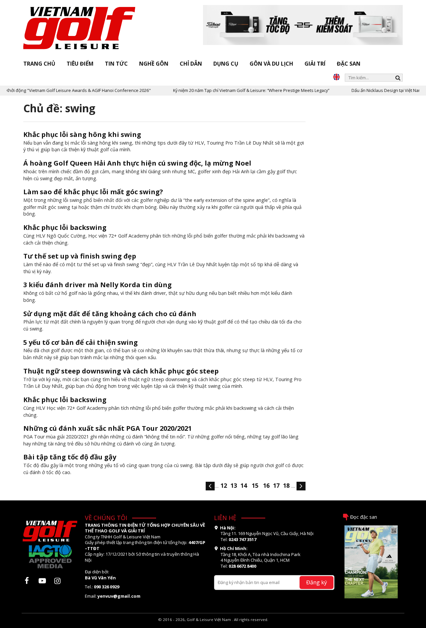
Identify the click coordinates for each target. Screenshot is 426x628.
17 (276, 485)
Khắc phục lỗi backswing (64, 227)
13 (233, 485)
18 (286, 485)
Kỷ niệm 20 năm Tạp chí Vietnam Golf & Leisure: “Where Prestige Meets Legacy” (242, 90)
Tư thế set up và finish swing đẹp (79, 256)
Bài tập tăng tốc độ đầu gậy (69, 456)
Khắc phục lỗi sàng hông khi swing (82, 134)
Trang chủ (39, 63)
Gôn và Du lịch (271, 63)
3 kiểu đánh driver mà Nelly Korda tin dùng (97, 284)
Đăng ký (316, 582)
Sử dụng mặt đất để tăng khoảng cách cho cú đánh (109, 313)
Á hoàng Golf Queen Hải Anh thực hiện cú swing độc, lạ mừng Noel (137, 163)
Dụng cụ (225, 63)
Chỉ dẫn (191, 63)
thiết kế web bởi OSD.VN (213, 625)
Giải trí (315, 63)
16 (266, 485)
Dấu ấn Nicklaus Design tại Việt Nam (377, 90)
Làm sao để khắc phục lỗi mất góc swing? (93, 191)
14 (243, 485)
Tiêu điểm (80, 63)
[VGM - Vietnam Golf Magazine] (79, 28)
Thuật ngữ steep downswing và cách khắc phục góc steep (121, 370)
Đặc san (348, 63)
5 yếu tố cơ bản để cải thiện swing (80, 342)
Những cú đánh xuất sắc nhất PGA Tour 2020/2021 (107, 428)
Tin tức (116, 63)
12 (223, 485)
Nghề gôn (153, 63)
